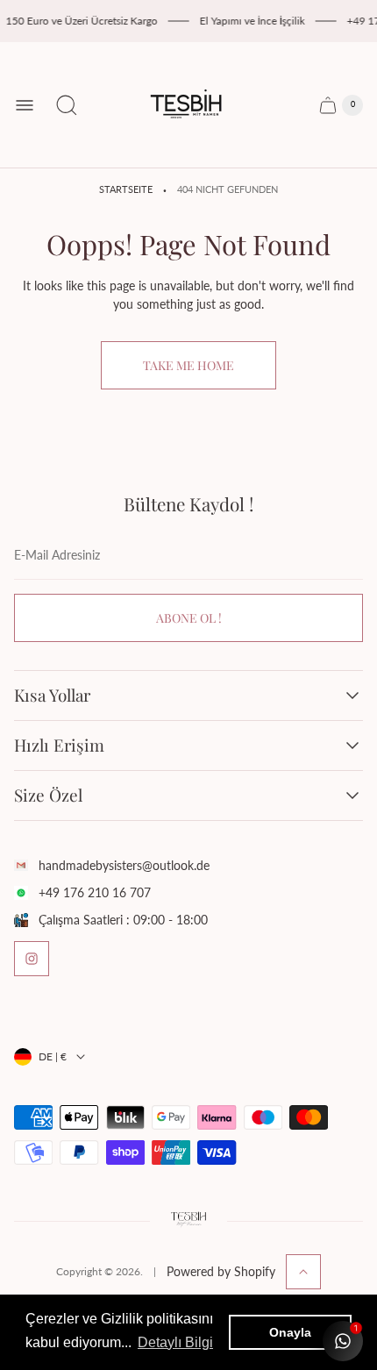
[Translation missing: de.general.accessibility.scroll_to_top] (303, 1271)
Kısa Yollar (52, 695)
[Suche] (66, 105)
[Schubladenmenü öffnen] (24, 105)
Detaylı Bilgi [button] (175, 1342)
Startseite (126, 189)
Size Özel (48, 795)
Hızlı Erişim (59, 745)
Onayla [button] (290, 1332)
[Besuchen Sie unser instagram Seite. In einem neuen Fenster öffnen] (31, 958)
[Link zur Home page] (188, 1221)
